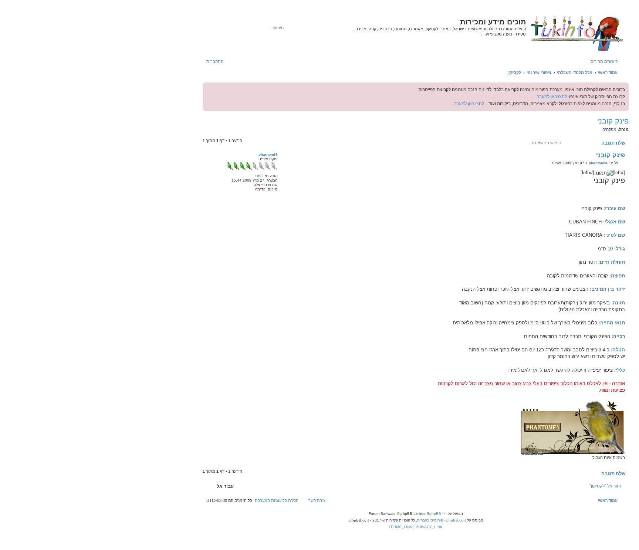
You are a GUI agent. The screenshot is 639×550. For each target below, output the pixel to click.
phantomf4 (267, 154)
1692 (259, 176)
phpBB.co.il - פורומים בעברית (441, 520)
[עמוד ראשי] (576, 31)
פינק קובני (613, 121)
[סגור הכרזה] (208, 88)
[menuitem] (218, 61)
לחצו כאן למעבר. (551, 96)
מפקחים (609, 129)
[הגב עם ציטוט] (292, 156)
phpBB (435, 514)
